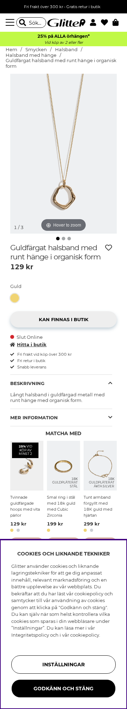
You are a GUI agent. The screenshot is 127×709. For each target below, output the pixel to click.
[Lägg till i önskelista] (108, 247)
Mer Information (34, 417)
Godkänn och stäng (63, 688)
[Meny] (11, 23)
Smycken (36, 49)
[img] (58, 238)
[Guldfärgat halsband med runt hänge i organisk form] (16, 298)
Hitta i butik (32, 344)
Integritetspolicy (30, 635)
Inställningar (63, 664)
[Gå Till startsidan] (63, 23)
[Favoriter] (107, 22)
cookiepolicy (84, 635)
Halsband (66, 49)
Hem (11, 49)
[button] (95, 22)
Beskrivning (27, 383)
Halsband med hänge (31, 55)
